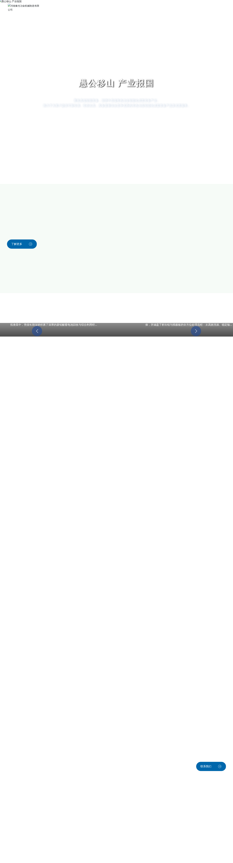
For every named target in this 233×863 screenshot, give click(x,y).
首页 (63, 7)
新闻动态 (152, 7)
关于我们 (97, 7)
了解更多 (16, 244)
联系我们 (171, 7)
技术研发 (115, 7)
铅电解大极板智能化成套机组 (88, 380)
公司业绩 (134, 7)
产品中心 (78, 7)
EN (185, 7)
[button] (13, 174)
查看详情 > (24, 385)
